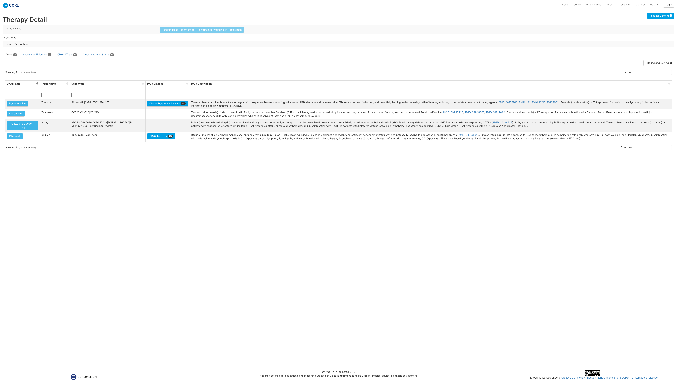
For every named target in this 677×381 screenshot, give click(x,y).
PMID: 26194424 (502, 122)
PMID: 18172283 (507, 102)
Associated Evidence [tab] (36, 54)
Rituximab (15, 136)
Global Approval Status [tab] (98, 54)
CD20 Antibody (160, 136)
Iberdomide (15, 113)
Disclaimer (624, 4)
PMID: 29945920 (453, 112)
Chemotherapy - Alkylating (167, 103)
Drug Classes (593, 4)
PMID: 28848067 (474, 112)
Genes (577, 4)
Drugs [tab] (10, 54)
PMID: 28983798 (468, 134)
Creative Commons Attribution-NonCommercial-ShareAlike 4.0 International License (609, 377)
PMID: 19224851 (549, 102)
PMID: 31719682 (495, 112)
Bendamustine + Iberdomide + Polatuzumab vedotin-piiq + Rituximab (202, 29)
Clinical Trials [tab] (66, 54)
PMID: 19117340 (528, 102)
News (565, 4)
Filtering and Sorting (658, 62)
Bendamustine (17, 103)
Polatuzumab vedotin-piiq (22, 125)
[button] (37, 84)
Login (669, 4)
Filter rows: (626, 72)
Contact (640, 4)
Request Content (659, 15)
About (609, 4)
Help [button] (653, 4)
